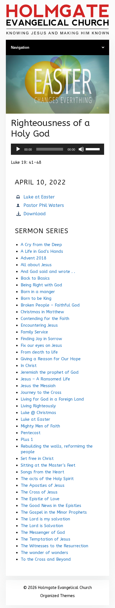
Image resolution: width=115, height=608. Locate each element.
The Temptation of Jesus (45, 539)
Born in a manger (38, 291)
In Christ (29, 365)
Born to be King (36, 298)
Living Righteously (38, 405)
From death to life (39, 352)
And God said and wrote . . (48, 271)
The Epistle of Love (40, 498)
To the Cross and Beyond (46, 559)
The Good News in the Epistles (51, 505)
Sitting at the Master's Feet (48, 465)
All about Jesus (36, 264)
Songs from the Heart (42, 471)
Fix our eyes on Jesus (41, 345)
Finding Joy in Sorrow (41, 338)
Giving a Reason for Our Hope (51, 358)
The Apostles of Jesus (42, 485)
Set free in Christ (37, 458)
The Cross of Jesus (39, 492)
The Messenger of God (43, 532)
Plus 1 (27, 439)
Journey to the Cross (41, 392)
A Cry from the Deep (41, 244)
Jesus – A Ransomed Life (45, 379)
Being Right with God (41, 284)
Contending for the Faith (45, 318)
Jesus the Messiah (38, 385)
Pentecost (30, 432)
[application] (57, 149)
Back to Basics (35, 278)
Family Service (34, 332)
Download (34, 213)
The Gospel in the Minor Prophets (54, 512)
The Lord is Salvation (42, 525)
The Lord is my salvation (45, 519)
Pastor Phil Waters (43, 205)
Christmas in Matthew (42, 311)
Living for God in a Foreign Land (52, 399)
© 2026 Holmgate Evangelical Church (57, 587)
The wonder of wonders (44, 552)
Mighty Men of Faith (40, 426)
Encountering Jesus (39, 325)
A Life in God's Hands (42, 251)
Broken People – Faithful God (50, 305)
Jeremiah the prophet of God (50, 372)
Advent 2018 (33, 258)
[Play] (18, 149)
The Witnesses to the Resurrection (54, 545)
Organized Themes (57, 595)
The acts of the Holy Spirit (47, 478)
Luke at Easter (39, 197)
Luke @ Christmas (38, 412)
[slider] (93, 149)
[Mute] (81, 149)
